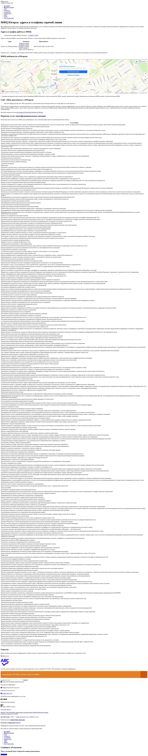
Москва (3, 712)
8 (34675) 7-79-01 (33, 35)
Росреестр (7, 10)
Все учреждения (9, 18)
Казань (46, 712)
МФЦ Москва (9, 7)
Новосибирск (20, 712)
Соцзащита (7, 12)
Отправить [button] (4, 754)
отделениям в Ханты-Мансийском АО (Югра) (29, 112)
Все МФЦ (7, 6)
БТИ (5, 9)
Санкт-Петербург (10, 712)
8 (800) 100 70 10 (7, 693)
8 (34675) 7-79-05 (24, 45)
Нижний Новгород (38, 712)
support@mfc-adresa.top (17, 720)
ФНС (5, 15)
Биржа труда (7, 13)
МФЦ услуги (4, 1)
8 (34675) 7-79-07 (24, 46)
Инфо (5, 16)
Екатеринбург (28, 712)
